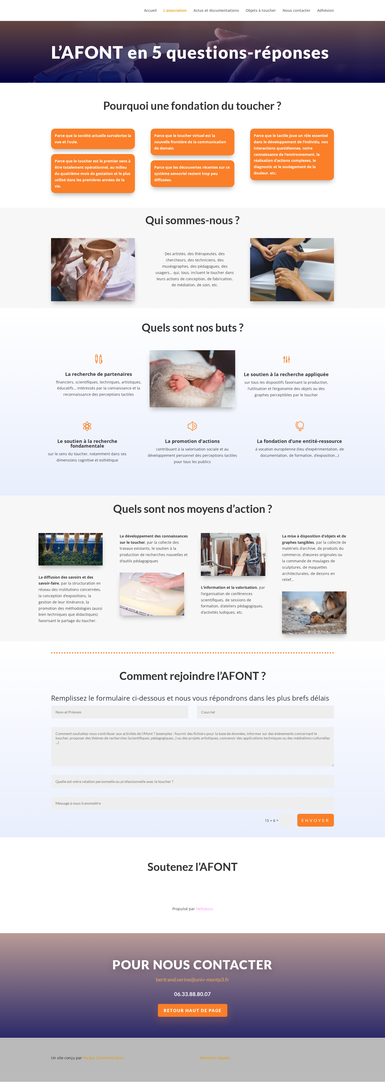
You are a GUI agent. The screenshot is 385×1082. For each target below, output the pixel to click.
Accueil (150, 11)
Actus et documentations (216, 11)
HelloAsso (204, 908)
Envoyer (315, 820)
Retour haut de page (193, 1010)
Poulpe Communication (103, 1057)
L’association (175, 11)
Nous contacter (296, 11)
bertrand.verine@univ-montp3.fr (192, 979)
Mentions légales (215, 1057)
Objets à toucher (261, 11)
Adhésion (325, 11)
